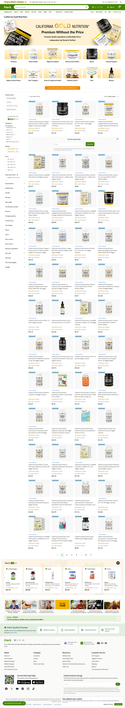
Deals (92, 12)
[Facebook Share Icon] (6, 688)
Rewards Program (9, 661)
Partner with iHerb (38, 664)
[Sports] (92, 54)
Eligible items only (12, 177)
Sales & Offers (66, 661)
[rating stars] (31, 128)
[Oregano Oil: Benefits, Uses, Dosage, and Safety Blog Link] (13, 606)
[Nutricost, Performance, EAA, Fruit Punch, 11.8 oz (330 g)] (52, 577)
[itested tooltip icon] (14, 119)
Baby (45, 12)
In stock (9, 102)
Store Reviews (8, 658)
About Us (7, 656)
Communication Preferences (100, 669)
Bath (21, 12)
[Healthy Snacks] (72, 73)
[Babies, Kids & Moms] (14, 73)
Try (105, 12)
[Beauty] (111, 73)
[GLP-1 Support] (33, 73)
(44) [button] (9, 132)
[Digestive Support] (53, 54)
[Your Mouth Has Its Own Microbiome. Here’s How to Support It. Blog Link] (46, 606)
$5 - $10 (10, 162)
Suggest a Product (97, 658)
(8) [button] (8, 139)
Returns (94, 666)
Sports (16, 12)
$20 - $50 (10, 167)
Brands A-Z (59, 12)
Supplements (8, 12)
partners (95, 700)
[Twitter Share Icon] (11, 688)
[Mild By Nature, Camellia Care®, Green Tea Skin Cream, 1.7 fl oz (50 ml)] (33, 577)
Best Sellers (99, 12)
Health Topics (69, 12)
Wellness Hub (117, 12)
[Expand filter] (24, 183)
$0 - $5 (9, 159)
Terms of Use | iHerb (59, 704)
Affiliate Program (9, 664)
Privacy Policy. (68, 150)
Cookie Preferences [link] (47, 704)
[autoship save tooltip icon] (17, 175)
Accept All (118, 704)
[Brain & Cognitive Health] (53, 73)
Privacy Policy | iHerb (27, 704)
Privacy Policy (116, 691)
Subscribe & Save (11, 109)
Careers (35, 658)
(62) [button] (9, 130)
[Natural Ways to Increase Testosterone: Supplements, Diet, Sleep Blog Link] (112, 606)
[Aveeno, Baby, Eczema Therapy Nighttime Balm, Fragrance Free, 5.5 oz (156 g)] (92, 577)
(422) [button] (11, 127)
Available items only (13, 116)
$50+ (9, 170)
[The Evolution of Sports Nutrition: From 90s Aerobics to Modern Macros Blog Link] (95, 606)
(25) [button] (10, 134)
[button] (120, 2)
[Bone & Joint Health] (72, 54)
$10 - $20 (10, 164)
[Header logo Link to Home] (7, 7)
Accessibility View (67, 658)
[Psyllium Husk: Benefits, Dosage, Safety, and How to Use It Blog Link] (30, 606)
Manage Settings (108, 704)
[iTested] (10, 119)
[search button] (86, 7)
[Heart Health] (33, 54)
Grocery (33, 12)
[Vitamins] (14, 54)
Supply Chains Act (37, 704)
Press (35, 661)
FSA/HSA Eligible (11, 98)
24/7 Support (95, 656)
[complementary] (47, 704)
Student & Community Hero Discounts (73, 664)
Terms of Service (69, 693)
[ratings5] (13, 149)
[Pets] (92, 73)
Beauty (27, 12)
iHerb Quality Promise (10, 669)
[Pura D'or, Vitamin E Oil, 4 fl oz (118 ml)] (111, 577)
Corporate (36, 656)
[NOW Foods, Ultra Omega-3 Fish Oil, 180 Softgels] (72, 577)
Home (40, 12)
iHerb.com (7, 698)
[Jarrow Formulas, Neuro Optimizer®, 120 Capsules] (13, 577)
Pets (50, 12)
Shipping (94, 664)
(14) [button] (9, 137)
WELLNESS (62, 605)
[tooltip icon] (16, 563)
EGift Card (65, 666)
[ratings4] (13, 152)
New (109, 12)
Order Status (95, 661)
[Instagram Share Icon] (28, 688)
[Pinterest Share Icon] (22, 688)
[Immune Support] (111, 54)
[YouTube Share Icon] (17, 688)
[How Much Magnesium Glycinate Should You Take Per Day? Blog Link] (78, 606)
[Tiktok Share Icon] (33, 688)
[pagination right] (91, 555)
